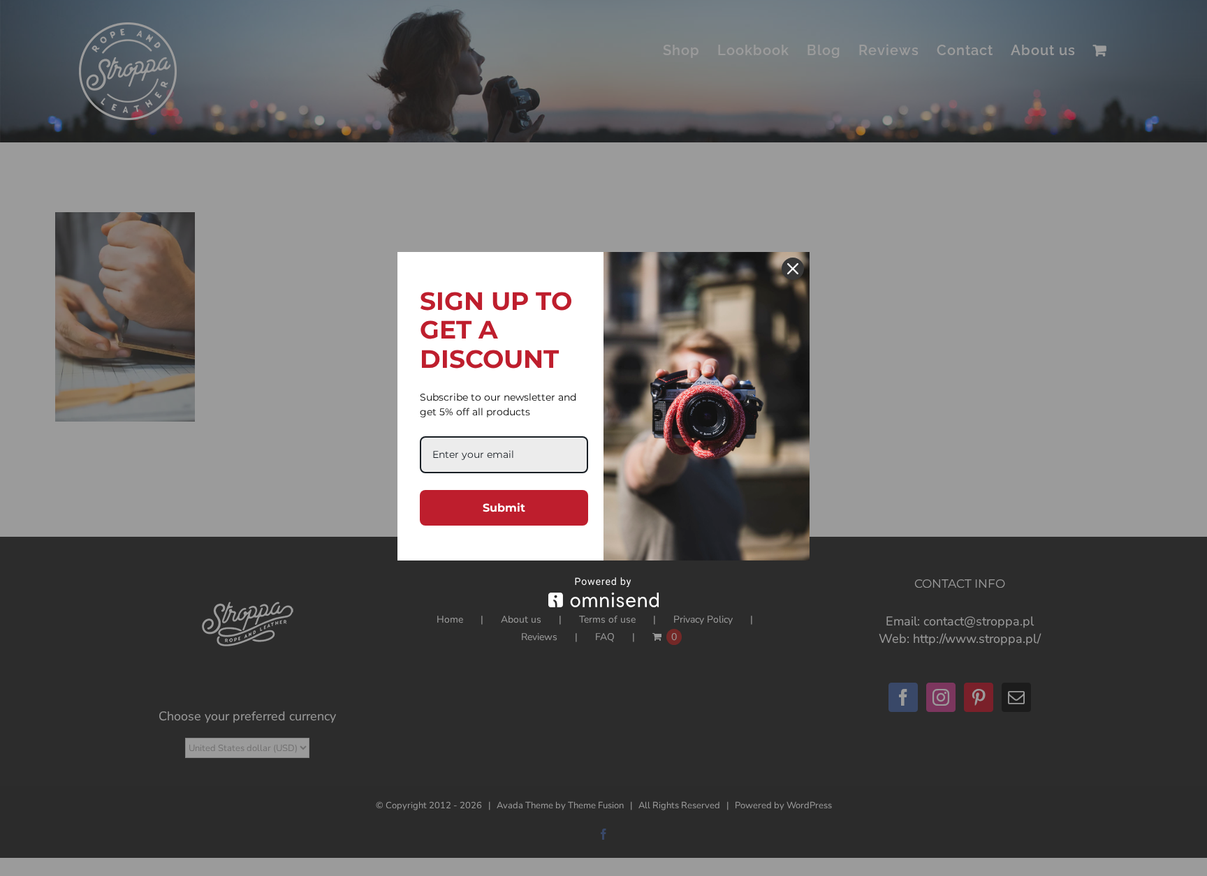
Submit (504, 507)
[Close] (793, 268)
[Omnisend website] (603, 592)
